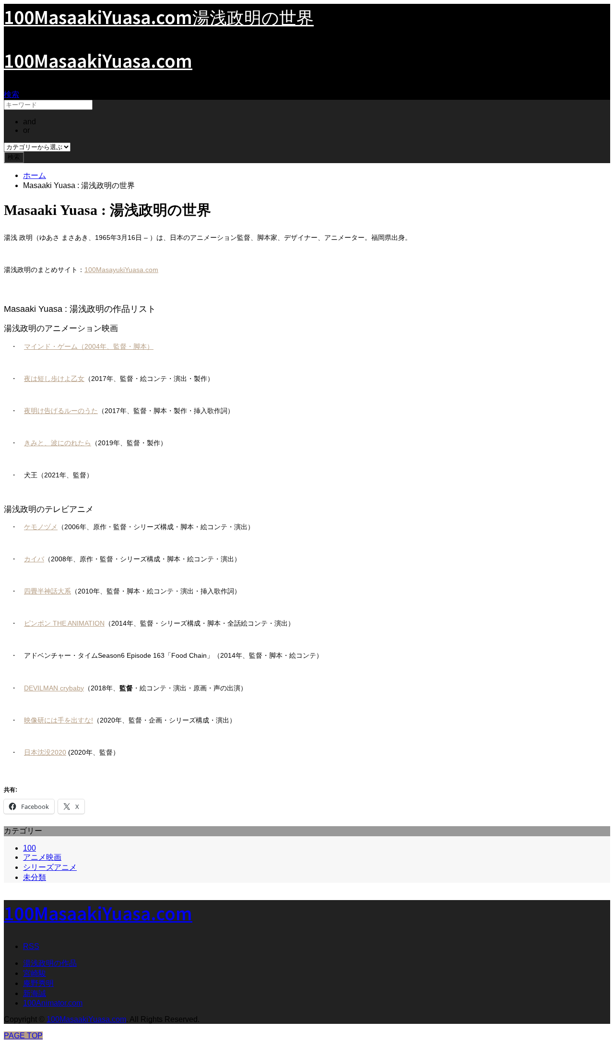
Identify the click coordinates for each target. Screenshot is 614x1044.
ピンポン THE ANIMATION (64, 623)
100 (29, 848)
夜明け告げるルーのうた (61, 411)
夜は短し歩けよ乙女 (54, 378)
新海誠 (34, 993)
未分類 (34, 877)
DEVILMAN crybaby (54, 688)
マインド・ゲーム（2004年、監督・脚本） (89, 346)
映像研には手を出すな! (58, 720)
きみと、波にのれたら (57, 443)
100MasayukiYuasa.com (121, 269)
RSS (31, 946)
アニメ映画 (42, 857)
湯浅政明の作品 (50, 963)
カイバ (34, 559)
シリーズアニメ (50, 867)
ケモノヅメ (41, 527)
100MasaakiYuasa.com (98, 59)
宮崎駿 (34, 973)
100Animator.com (53, 1003)
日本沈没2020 (45, 752)
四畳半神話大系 (47, 591)
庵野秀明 (38, 983)
